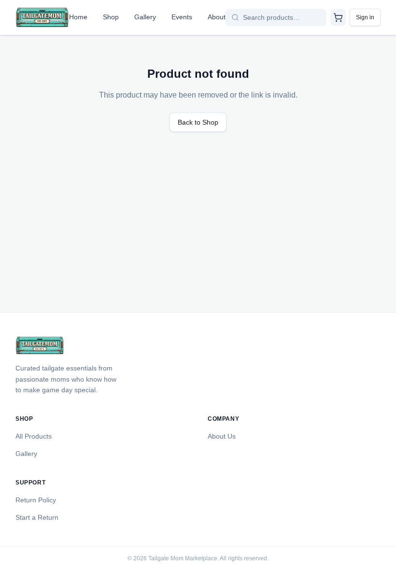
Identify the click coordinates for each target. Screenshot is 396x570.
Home (78, 17)
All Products (33, 436)
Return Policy (35, 500)
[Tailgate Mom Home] (42, 17)
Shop (111, 17)
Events (181, 17)
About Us (222, 436)
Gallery (145, 17)
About (217, 17)
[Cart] (338, 17)
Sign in (365, 17)
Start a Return (36, 517)
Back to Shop (198, 122)
